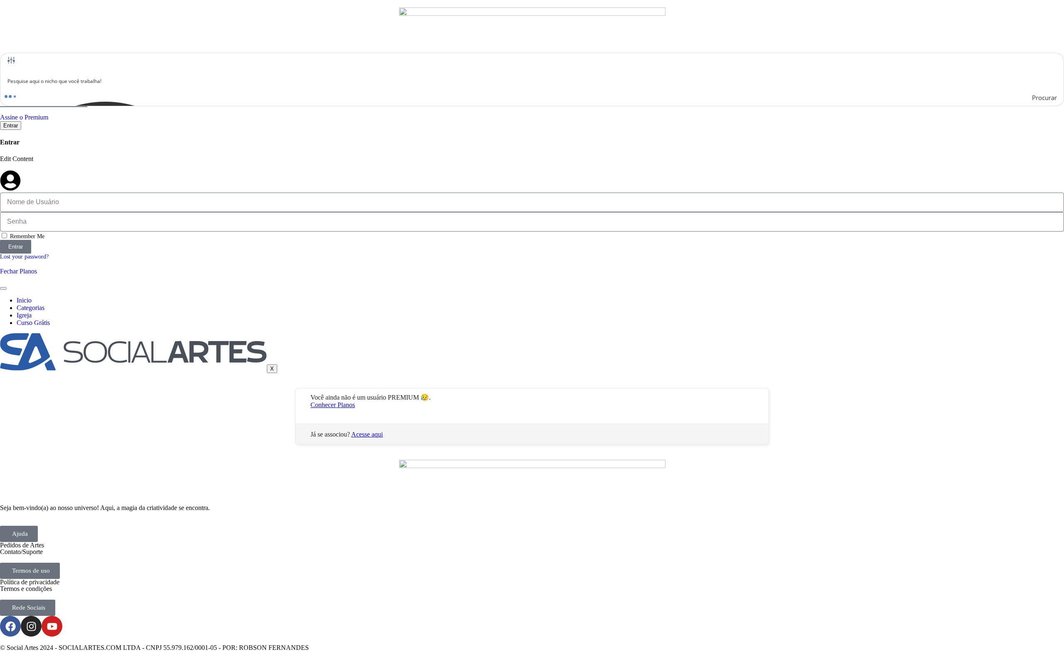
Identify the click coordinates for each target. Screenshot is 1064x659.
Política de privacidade (29, 582)
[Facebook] (10, 626)
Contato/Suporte (21, 551)
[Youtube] (52, 626)
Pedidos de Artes (22, 545)
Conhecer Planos (332, 404)
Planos (28, 271)
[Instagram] (31, 626)
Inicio (24, 300)
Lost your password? (24, 257)
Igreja (24, 315)
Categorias (30, 307)
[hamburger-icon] (3, 288)
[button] (19, 534)
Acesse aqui (367, 434)
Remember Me (26, 236)
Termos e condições (26, 588)
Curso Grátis (33, 322)
